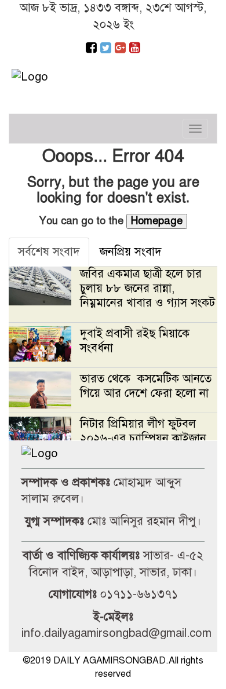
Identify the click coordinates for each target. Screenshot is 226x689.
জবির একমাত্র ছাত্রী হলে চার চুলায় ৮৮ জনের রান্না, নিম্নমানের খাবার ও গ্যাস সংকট (147, 288)
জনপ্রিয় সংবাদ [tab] (131, 252)
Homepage (157, 220)
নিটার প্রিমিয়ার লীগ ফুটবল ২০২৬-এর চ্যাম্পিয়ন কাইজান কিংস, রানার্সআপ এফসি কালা (143, 438)
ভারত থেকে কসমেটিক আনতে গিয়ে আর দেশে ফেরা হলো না (146, 385)
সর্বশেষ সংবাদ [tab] (49, 252)
